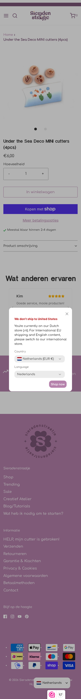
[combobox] (35, 359)
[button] (67, 313)
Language (21, 367)
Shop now (58, 384)
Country (20, 351)
